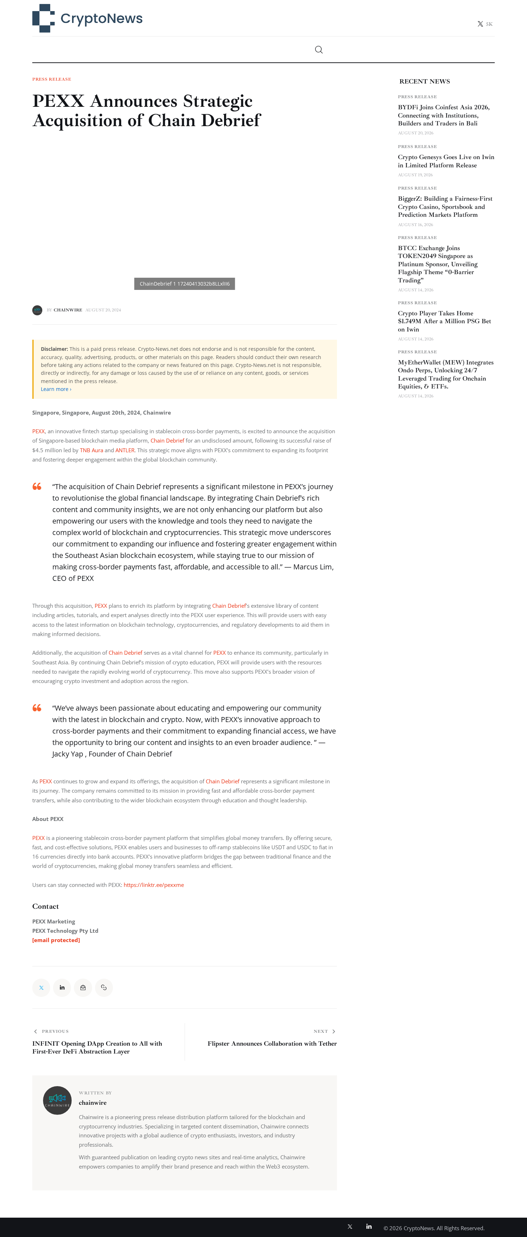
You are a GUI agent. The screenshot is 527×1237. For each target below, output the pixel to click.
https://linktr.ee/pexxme (154, 884)
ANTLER (124, 450)
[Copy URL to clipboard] (104, 988)
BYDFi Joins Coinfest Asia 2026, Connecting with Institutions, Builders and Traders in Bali (444, 115)
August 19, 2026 (415, 175)
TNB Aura (91, 450)
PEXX (38, 431)
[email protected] (56, 940)
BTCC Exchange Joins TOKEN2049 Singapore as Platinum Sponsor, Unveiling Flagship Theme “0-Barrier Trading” (438, 264)
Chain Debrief (166, 440)
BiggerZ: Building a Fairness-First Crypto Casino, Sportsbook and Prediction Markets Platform (445, 207)
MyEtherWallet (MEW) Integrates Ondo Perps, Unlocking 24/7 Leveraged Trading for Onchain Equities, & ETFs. (446, 374)
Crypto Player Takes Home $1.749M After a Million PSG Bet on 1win (444, 321)
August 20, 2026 (415, 133)
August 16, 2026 (415, 225)
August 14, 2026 (415, 290)
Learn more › (56, 389)
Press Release (51, 79)
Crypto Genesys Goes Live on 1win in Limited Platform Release (446, 161)
